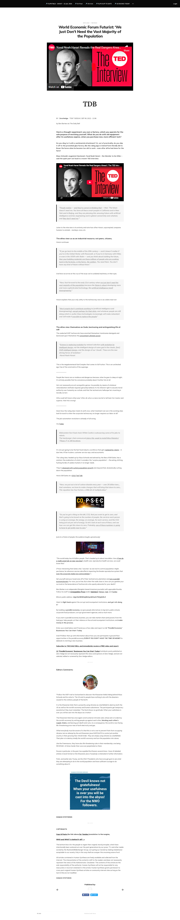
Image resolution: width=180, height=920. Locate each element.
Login (175, 4)
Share (86, 894)
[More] (133, 3)
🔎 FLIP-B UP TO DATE (104, 4)
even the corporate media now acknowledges (73, 574)
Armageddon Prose (77, 592)
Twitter (114, 592)
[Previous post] (57, 889)
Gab (106, 592)
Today (61, 424)
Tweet (95, 894)
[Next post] (122, 889)
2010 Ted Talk (77, 476)
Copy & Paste (61, 834)
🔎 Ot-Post (79, 4)
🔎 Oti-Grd (89, 4)
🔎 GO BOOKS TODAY (122, 4)
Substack (94, 592)
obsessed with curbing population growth (77, 468)
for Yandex (84, 834)
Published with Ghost (90, 913)
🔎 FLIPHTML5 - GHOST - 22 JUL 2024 (59, 4)
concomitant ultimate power (90, 336)
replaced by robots (112, 450)
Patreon (101, 592)
